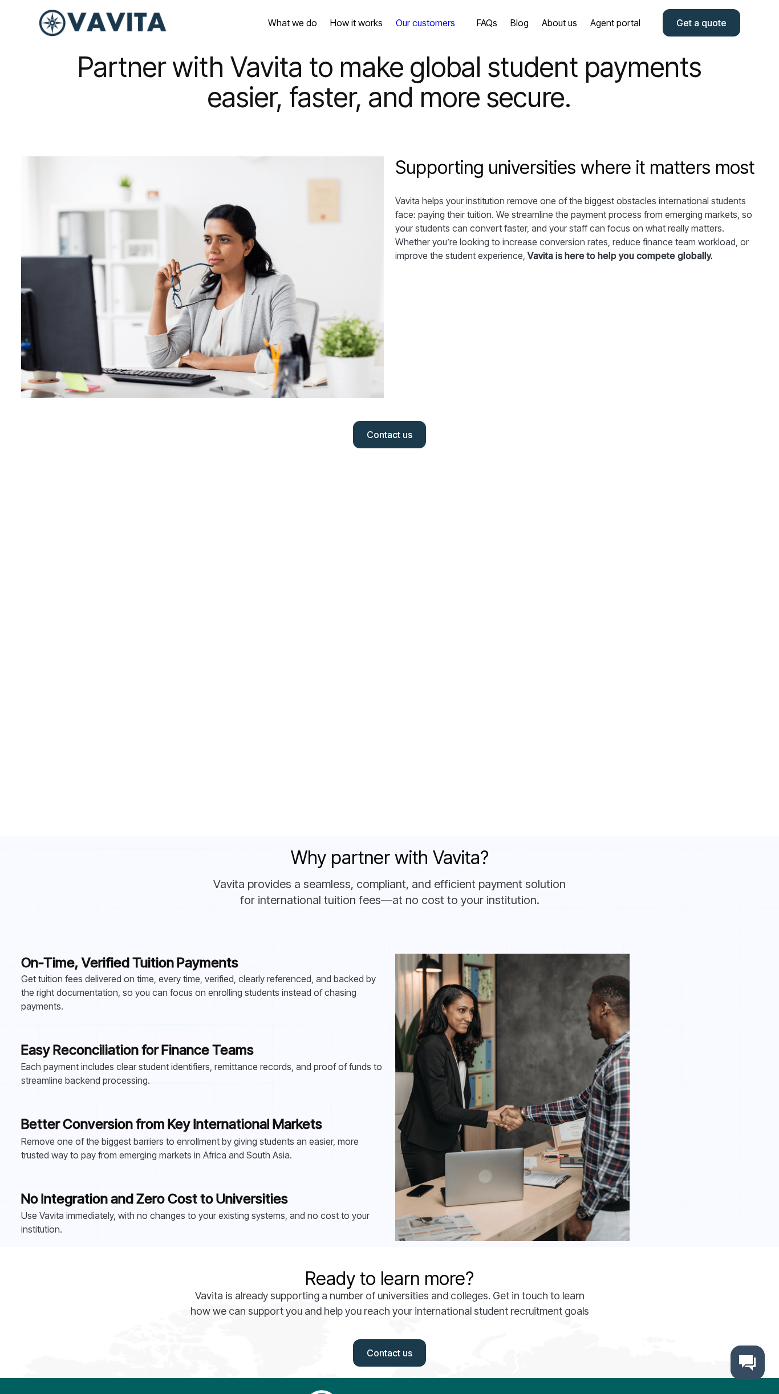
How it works (356, 23)
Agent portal (615, 23)
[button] (422, 23)
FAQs (487, 23)
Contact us (389, 434)
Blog (519, 23)
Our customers (425, 23)
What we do (292, 23)
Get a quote (701, 23)
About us (559, 23)
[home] (104, 23)
